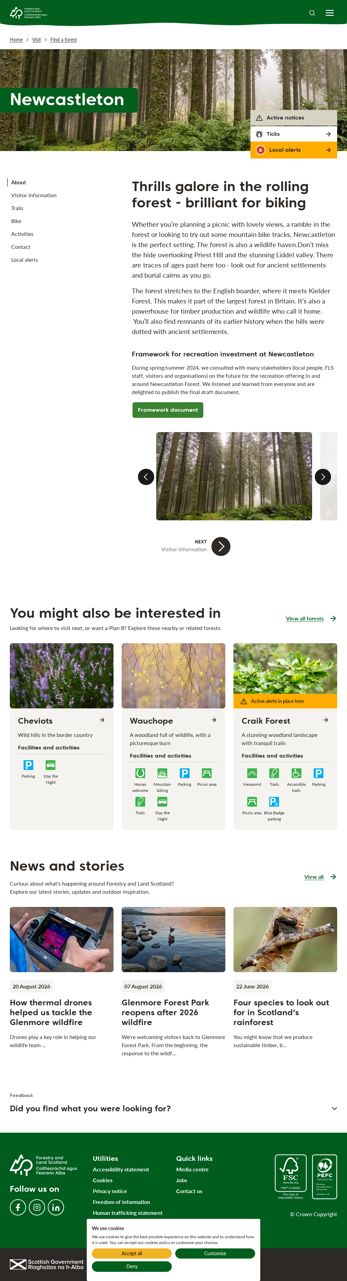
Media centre (192, 1169)
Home (16, 39)
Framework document (168, 410)
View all (320, 877)
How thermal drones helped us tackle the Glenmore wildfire (51, 1012)
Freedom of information (121, 1202)
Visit (36, 39)
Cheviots (35, 721)
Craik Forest (266, 721)
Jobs (181, 1180)
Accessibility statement (121, 1169)
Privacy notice (110, 1191)
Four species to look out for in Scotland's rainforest (281, 1012)
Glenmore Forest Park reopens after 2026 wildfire (165, 1012)
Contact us (189, 1191)
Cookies (103, 1180)
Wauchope (151, 721)
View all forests (305, 618)
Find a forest (63, 39)
